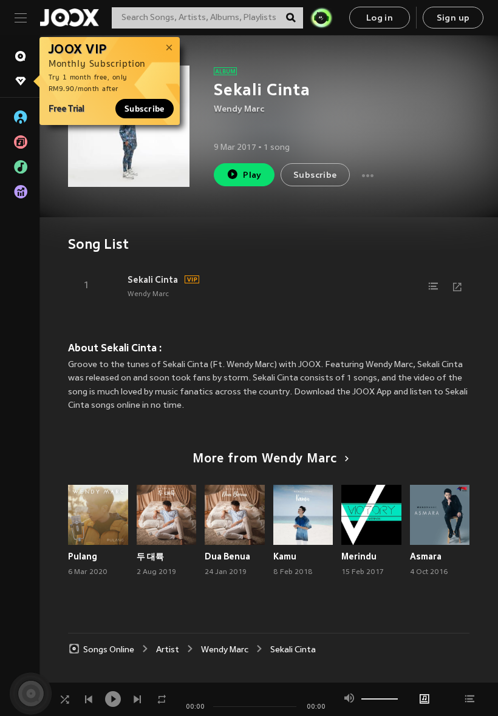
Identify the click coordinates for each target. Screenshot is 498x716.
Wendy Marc (239, 109)
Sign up (453, 18)
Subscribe (144, 108)
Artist (167, 650)
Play (252, 175)
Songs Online (108, 650)
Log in (379, 18)
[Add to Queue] (433, 286)
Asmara (426, 556)
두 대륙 (150, 556)
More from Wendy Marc (265, 459)
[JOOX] (69, 17)
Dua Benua (227, 556)
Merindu (359, 556)
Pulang (82, 556)
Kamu (284, 556)
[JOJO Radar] (321, 17)
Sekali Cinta (153, 280)
